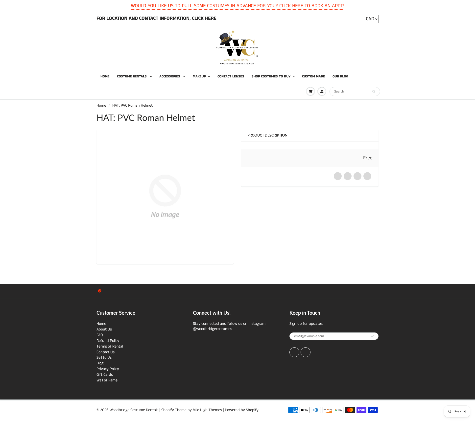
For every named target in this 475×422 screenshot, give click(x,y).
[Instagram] (305, 352)
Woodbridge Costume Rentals (134, 410)
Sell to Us (104, 357)
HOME (105, 76)
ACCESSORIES (170, 76)
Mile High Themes (207, 410)
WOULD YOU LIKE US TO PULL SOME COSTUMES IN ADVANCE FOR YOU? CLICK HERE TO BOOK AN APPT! (237, 5)
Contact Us (105, 352)
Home (101, 105)
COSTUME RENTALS (132, 76)
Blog (99, 363)
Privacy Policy (107, 369)
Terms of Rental (109, 346)
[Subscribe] (372, 336)
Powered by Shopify (242, 410)
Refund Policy (107, 341)
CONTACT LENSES (230, 76)
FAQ (99, 335)
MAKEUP (199, 76)
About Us (104, 329)
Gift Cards (104, 374)
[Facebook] (294, 352)
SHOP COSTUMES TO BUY (271, 76)
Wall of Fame (107, 380)
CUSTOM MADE (313, 76)
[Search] (374, 92)
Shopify (167, 410)
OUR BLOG (340, 76)
